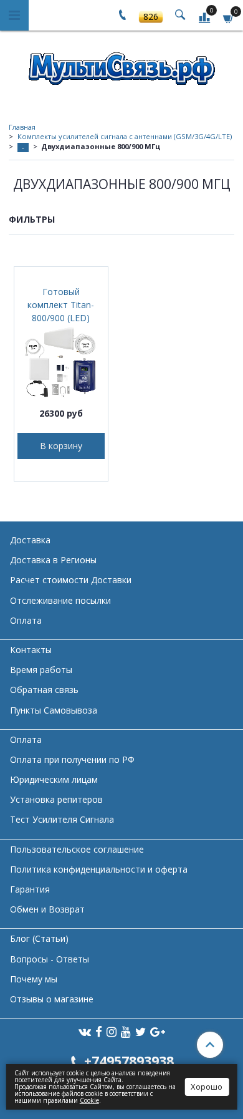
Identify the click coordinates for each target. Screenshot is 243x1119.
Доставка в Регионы (53, 560)
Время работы (41, 670)
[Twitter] (140, 1031)
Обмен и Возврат (47, 909)
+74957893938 (129, 1061)
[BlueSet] (121, 64)
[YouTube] (126, 1031)
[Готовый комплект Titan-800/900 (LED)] (61, 362)
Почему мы (33, 979)
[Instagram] (112, 1031)
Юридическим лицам (54, 779)
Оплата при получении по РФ (72, 759)
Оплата (26, 620)
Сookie (89, 1100)
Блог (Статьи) (39, 938)
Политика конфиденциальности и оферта (99, 869)
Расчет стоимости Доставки (70, 580)
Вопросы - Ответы (49, 959)
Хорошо (206, 1086)
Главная (22, 127)
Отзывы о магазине (51, 999)
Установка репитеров (56, 799)
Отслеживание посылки (60, 600)
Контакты (31, 650)
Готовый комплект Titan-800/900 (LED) (60, 305)
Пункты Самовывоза (53, 710)
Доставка (30, 540)
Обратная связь (44, 689)
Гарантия (30, 889)
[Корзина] (228, 17)
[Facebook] (98, 1031)
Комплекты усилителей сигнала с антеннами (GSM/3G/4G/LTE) (124, 136)
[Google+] (157, 1031)
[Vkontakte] (85, 1031)
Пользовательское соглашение (77, 849)
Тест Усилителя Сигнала (62, 819)
